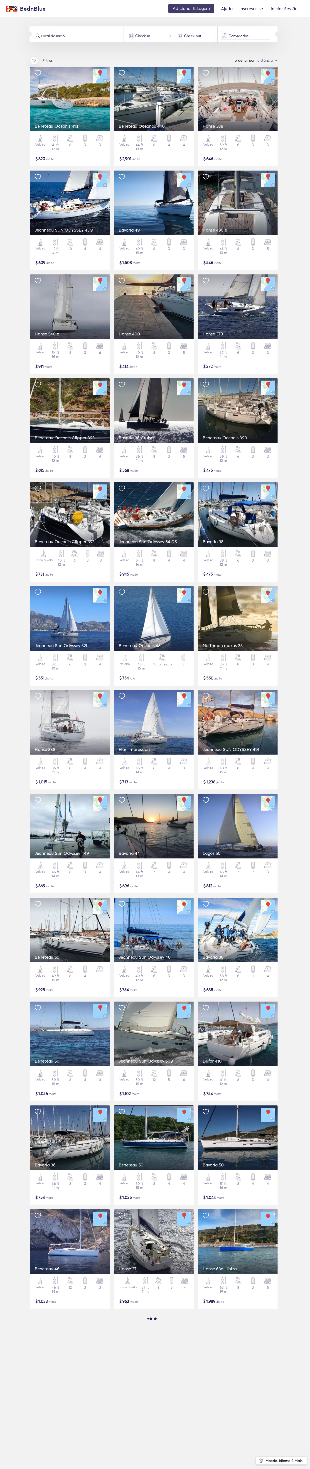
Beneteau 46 (47, 1268)
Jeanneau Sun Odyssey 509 (146, 1061)
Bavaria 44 (129, 853)
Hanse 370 (213, 334)
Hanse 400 (129, 334)
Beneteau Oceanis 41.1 (56, 126)
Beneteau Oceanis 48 (140, 645)
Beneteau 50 (47, 957)
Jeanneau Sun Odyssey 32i (61, 645)
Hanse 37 (127, 1268)
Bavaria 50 (213, 1165)
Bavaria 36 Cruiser (137, 437)
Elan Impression (134, 749)
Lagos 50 (212, 853)
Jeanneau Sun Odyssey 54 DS (148, 541)
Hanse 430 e (215, 230)
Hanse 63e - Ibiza (220, 1268)
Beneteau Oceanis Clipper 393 (65, 437)
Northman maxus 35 (223, 645)
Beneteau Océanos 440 (142, 126)
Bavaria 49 (129, 230)
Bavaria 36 (45, 1165)
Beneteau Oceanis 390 (225, 437)
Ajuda (227, 8)
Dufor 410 (212, 1061)
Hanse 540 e (47, 334)
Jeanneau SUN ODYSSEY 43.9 (64, 230)
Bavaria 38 (213, 541)
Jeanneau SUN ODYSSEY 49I (231, 749)
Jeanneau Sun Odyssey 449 (62, 853)
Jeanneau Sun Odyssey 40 (145, 957)
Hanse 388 (213, 126)
